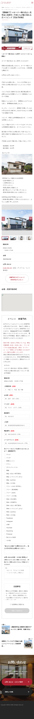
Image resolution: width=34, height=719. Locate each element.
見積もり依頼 (9, 692)
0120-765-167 (7, 268)
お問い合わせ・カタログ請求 (14, 682)
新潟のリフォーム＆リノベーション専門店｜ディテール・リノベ (6, 2)
